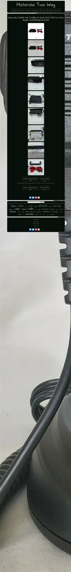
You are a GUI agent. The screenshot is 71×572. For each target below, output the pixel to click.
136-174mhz (55, 212)
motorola (42, 205)
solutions (26, 206)
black (41, 214)
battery (11, 209)
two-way (57, 206)
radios (21, 206)
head (24, 214)
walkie (17, 209)
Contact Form (36, 221)
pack (61, 209)
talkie (31, 206)
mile (23, 212)
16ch (35, 209)
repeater (52, 214)
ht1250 (19, 212)
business (52, 209)
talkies (44, 214)
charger (13, 211)
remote (50, 206)
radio (30, 208)
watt (27, 212)
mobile (36, 214)
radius (48, 214)
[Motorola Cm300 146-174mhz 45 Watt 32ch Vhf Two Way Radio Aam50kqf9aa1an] (36, 31)
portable (29, 214)
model (39, 209)
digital (14, 206)
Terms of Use (36, 225)
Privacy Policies (36, 223)
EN (35, 227)
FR (37, 227)
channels (38, 212)
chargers (60, 212)
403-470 (20, 214)
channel (24, 209)
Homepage (36, 219)
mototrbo (45, 209)
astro (35, 206)
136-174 (32, 212)
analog (57, 209)
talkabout (46, 211)
